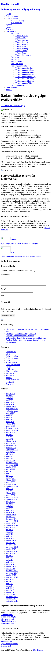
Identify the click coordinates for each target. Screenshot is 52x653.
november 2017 (12, 573)
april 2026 (10, 402)
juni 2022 (9, 473)
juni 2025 (9, 415)
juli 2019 (9, 530)
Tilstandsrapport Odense (24, 74)
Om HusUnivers (12, 87)
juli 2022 (9, 471)
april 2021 (10, 491)
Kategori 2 (10, 375)
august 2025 (10, 413)
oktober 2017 (11, 575)
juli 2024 (9, 435)
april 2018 (10, 562)
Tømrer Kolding (21, 42)
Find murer (15, 59)
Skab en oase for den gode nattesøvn (20, 336)
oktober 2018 (11, 549)
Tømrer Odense (21, 51)
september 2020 (12, 499)
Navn (3, 289)
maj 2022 (9, 476)
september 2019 (12, 525)
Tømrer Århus (20, 53)
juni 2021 (9, 489)
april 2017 (10, 588)
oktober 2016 (11, 599)
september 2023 (12, 450)
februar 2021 (11, 493)
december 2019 (12, 519)
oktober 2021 (11, 484)
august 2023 (10, 452)
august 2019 (10, 528)
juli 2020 (9, 504)
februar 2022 (11, 480)
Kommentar (5, 275)
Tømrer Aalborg (21, 49)
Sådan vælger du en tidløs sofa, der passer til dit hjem (26, 338)
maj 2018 (9, 560)
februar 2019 (11, 540)
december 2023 (12, 445)
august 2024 (10, 432)
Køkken (9, 25)
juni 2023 (9, 456)
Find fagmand (11, 31)
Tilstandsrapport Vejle (23, 83)
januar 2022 (10, 482)
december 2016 (12, 597)
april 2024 (10, 437)
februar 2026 (11, 407)
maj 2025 (9, 417)
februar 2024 (11, 441)
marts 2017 (10, 590)
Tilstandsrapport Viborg (24, 79)
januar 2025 (10, 426)
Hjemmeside (6, 302)
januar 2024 (10, 443)
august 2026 (10, 394)
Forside (8, 14)
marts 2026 (10, 404)
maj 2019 (9, 534)
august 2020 (10, 502)
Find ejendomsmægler (19, 85)
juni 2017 (9, 584)
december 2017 (12, 571)
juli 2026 (9, 396)
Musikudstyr (10, 382)
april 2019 (10, 536)
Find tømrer (15, 33)
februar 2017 (11, 592)
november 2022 (12, 465)
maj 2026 (9, 400)
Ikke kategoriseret (12, 371)
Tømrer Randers (21, 44)
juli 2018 (9, 556)
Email (3, 296)
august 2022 (10, 469)
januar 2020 (10, 517)
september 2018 (12, 551)
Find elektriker (16, 61)
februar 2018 (11, 566)
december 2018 (12, 545)
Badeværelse (11, 352)
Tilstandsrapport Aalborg (24, 70)
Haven (8, 27)
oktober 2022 (11, 467)
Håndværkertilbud (13, 365)
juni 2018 (9, 558)
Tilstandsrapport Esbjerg (24, 81)
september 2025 (12, 411)
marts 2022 (10, 478)
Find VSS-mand (17, 64)
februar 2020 (11, 515)
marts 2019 (10, 538)
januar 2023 (10, 461)
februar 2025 (11, 424)
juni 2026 (9, 398)
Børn (8, 360)
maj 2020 (9, 508)
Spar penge (10, 29)
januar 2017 (10, 594)
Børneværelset (16, 23)
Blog (21, 106)
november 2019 (12, 521)
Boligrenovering (12, 16)
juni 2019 (9, 532)
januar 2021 (10, 495)
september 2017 (12, 577)
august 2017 (10, 579)
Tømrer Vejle (20, 38)
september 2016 (12, 601)
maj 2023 (9, 458)
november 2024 (12, 430)
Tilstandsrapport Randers (24, 72)
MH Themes (38, 650)
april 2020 (10, 510)
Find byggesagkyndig (19, 66)
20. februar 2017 (7, 106)
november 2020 (12, 497)
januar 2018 (10, 569)
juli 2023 (9, 454)
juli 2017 (9, 582)
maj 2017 (9, 586)
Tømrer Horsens (21, 40)
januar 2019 (10, 543)
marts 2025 (10, 422)
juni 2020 (9, 506)
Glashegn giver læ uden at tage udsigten (21, 334)
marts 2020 (10, 512)
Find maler (15, 57)
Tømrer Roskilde (21, 36)
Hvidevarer (10, 369)
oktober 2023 (11, 448)
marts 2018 (10, 564)
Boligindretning (12, 18)
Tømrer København (23, 55)
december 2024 (12, 428)
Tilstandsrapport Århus (24, 68)
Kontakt (9, 90)
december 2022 (12, 463)
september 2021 (12, 486)
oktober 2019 (11, 523)
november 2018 (12, 547)
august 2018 (10, 553)
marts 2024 (10, 439)
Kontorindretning (17, 20)
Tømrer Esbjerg (21, 46)
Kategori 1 (10, 373)
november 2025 (12, 409)
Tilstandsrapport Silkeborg (25, 77)
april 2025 (10, 419)
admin (16, 106)
